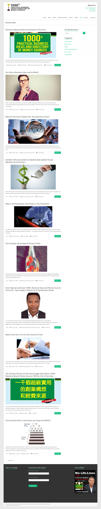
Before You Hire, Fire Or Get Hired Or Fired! (24, 334)
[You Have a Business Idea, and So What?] (33, 75)
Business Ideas (32, 65)
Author (54, 17)
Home (44, 17)
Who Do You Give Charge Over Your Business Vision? (27, 116)
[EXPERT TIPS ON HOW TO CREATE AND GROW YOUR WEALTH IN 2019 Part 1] (33, 165)
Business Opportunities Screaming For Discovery (25, 29)
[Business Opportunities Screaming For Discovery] (33, 33)
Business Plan (39, 65)
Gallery (76, 17)
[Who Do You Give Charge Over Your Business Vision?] (33, 120)
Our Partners (92, 11)
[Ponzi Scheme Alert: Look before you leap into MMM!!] (33, 423)
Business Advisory (62, 17)
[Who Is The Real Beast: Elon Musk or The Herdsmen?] (33, 207)
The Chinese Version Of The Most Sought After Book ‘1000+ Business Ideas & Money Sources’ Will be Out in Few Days (30, 374)
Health (66, 46)
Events (71, 17)
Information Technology (70, 49)
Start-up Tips (32, 109)
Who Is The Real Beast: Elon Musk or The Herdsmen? (27, 204)
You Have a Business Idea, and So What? (22, 72)
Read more (57, 65)
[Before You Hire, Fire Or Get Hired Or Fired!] (33, 337)
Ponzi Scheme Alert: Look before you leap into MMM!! (28, 420)
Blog (81, 17)
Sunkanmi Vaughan (12, 65)
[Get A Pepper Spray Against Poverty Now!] (33, 246)
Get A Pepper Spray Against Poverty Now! (23, 243)
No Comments (49, 65)
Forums (86, 17)
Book (49, 17)
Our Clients (93, 9)
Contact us (93, 17)
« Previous (10, 460)
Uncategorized (68, 54)
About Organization (90, 8)
